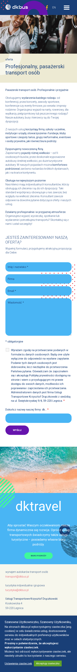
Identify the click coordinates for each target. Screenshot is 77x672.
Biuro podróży (38, 556)
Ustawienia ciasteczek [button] (18, 663)
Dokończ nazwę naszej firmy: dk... (27, 409)
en (54, 7)
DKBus (16, 7)
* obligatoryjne (14, 341)
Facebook (47, 7)
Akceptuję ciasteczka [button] (47, 663)
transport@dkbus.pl (17, 576)
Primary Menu (64, 7)
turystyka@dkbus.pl (17, 590)
